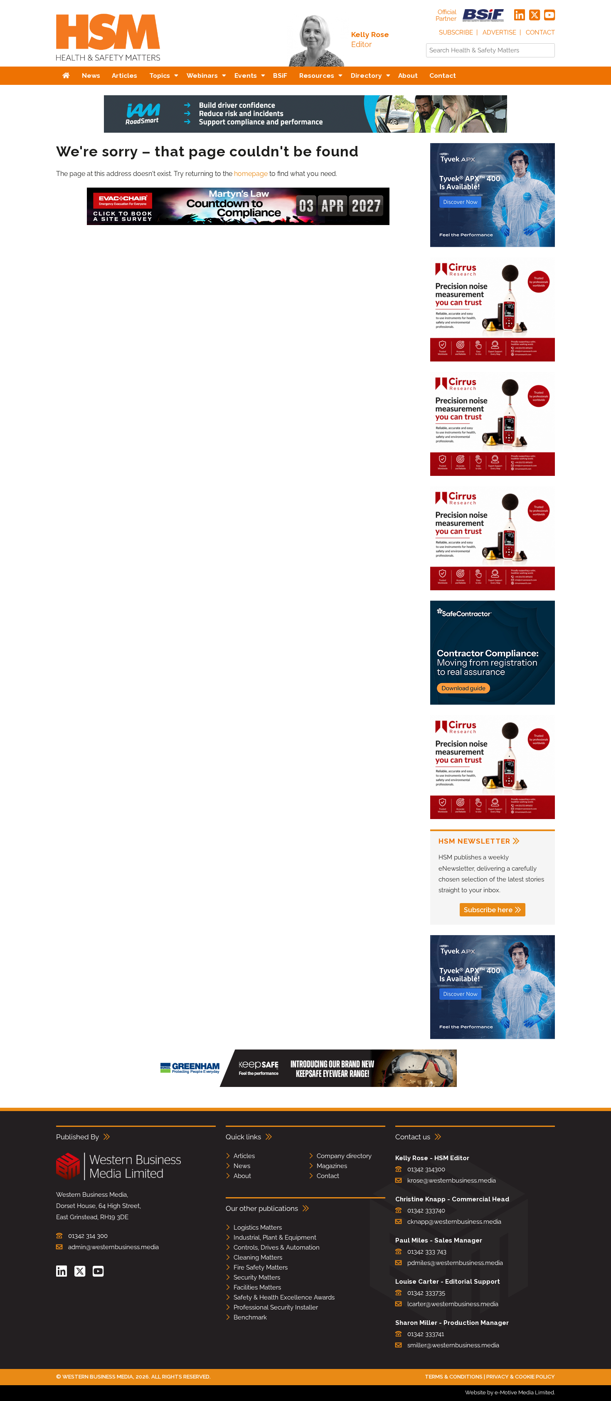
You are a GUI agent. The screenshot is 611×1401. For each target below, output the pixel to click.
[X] (534, 15)
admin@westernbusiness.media (113, 1247)
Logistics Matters (258, 1227)
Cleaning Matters (258, 1257)
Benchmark (250, 1317)
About (242, 1176)
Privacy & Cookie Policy (520, 1377)
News (242, 1166)
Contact (540, 32)
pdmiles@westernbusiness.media (455, 1263)
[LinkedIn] (519, 15)
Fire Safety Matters (261, 1267)
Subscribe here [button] (488, 910)
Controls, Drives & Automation (277, 1247)
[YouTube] (549, 15)
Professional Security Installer (276, 1307)
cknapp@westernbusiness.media (454, 1221)
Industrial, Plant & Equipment (275, 1237)
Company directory (344, 1156)
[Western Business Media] (118, 1178)
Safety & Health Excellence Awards (284, 1297)
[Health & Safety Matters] (108, 63)
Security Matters (257, 1277)
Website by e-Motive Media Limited (509, 1392)
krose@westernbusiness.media (451, 1180)
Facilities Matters (257, 1287)
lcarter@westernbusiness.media (452, 1304)
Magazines (332, 1166)
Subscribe (456, 32)
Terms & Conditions (454, 1377)
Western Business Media (97, 1377)
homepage (251, 174)
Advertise (499, 32)
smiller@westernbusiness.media (453, 1345)
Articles (244, 1156)
